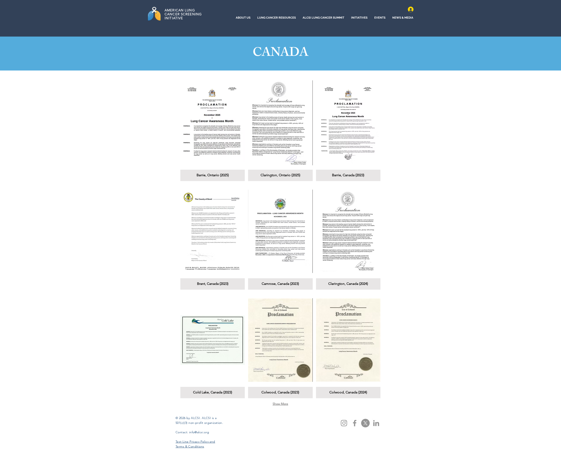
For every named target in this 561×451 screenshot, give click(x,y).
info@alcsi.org (199, 432)
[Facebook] (354, 423)
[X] (365, 423)
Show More (280, 404)
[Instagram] (344, 423)
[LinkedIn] (376, 423)
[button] (212, 128)
